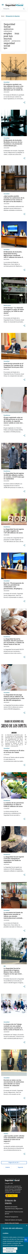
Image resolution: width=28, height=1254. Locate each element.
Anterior (7, 1167)
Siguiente (20, 1167)
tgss (5, 48)
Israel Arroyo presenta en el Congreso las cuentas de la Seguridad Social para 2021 (13, 365)
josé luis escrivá (8, 37)
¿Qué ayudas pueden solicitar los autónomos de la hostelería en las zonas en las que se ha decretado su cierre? (14, 199)
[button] (24, 102)
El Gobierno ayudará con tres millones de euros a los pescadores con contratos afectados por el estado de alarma (13, 88)
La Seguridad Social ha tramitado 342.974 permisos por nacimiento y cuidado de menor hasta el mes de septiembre (14, 642)
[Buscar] (24, 9)
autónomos (8, 29)
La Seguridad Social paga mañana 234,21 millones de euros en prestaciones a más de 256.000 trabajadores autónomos (14, 698)
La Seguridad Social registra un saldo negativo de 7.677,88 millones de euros (14, 531)
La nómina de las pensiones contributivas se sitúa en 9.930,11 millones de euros (14, 804)
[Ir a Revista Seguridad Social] (16, 4)
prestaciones (16, 41)
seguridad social (9, 44)
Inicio (2, 16)
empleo (8, 33)
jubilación (7, 41)
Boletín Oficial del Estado (12, 1223)
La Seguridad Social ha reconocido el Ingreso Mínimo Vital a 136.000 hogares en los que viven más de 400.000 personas (13, 972)
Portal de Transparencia (11, 1216)
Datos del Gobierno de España (13, 1220)
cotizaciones (8, 31)
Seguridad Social (9, 25)
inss (17, 33)
